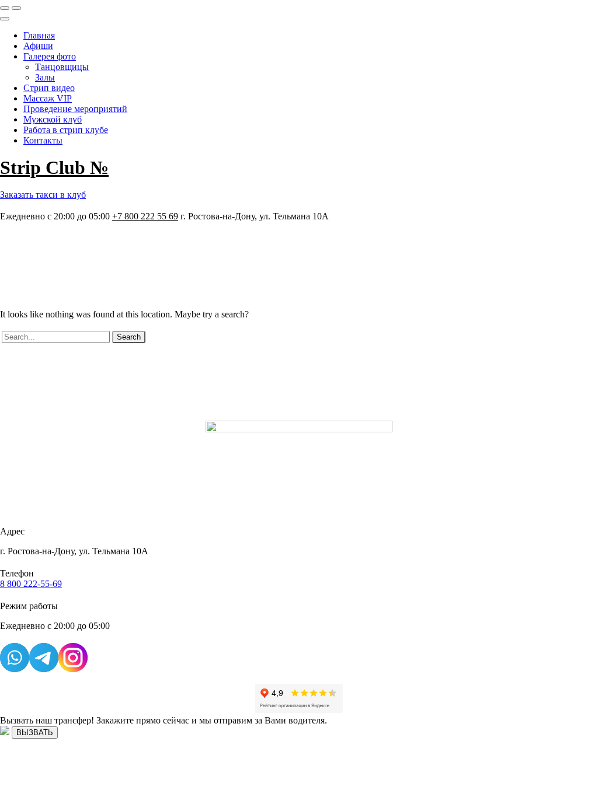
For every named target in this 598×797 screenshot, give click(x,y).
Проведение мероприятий (75, 109)
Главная (39, 35)
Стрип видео (49, 88)
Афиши (38, 46)
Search (129, 337)
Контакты (42, 140)
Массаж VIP (47, 98)
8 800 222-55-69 (31, 584)
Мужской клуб (52, 119)
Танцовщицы (62, 67)
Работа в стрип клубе (65, 130)
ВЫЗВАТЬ (34, 732)
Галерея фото (49, 56)
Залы (45, 77)
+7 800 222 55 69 (145, 216)
